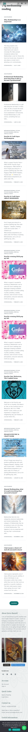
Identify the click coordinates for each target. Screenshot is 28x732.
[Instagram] (7, 674)
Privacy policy (16, 729)
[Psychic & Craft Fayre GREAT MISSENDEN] (14, 210)
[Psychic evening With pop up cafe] (14, 270)
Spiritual (16, 132)
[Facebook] (3, 674)
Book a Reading (6, 695)
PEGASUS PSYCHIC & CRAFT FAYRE (11, 435)
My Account (5, 684)
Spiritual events (8, 133)
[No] (26, 726)
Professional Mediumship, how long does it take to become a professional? (13, 78)
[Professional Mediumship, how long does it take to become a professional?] (14, 92)
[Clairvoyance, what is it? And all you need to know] (14, 561)
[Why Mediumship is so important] (14, 33)
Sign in (4, 686)
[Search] (18, 3)
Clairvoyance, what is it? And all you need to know (13, 549)
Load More (14, 603)
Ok (10, 729)
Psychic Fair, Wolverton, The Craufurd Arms (13, 377)
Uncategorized (8, 17)
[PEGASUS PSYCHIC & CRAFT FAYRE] (14, 448)
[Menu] (25, 3)
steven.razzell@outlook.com (14, 712)
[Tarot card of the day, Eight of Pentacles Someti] (14, 650)
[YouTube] (11, 674)
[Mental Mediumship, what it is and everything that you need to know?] (14, 504)
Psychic (18, 130)
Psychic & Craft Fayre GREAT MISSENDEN (12, 197)
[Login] (22, 3)
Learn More (5, 697)
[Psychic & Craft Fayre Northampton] (14, 150)
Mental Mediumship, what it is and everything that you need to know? (13, 491)
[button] (24, 728)
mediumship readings (9, 130)
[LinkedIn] (15, 674)
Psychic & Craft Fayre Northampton (12, 137)
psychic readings (8, 132)
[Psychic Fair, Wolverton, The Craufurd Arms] (14, 390)
